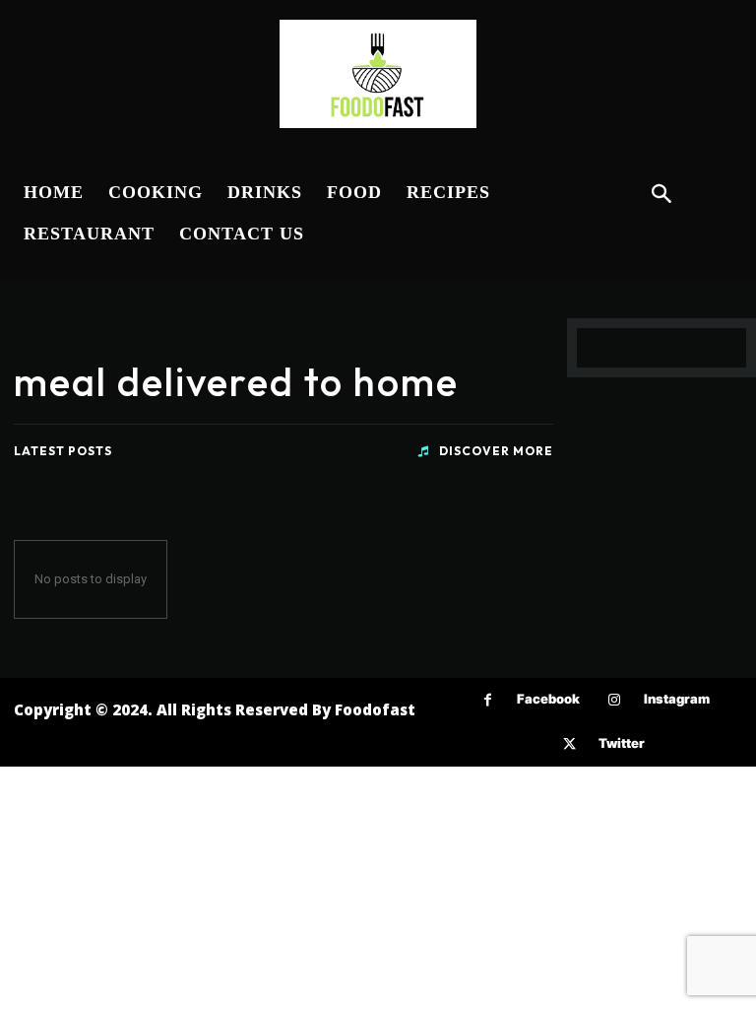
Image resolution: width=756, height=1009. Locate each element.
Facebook (548, 698)
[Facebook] (488, 700)
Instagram (677, 698)
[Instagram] (615, 700)
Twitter (621, 743)
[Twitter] (569, 744)
